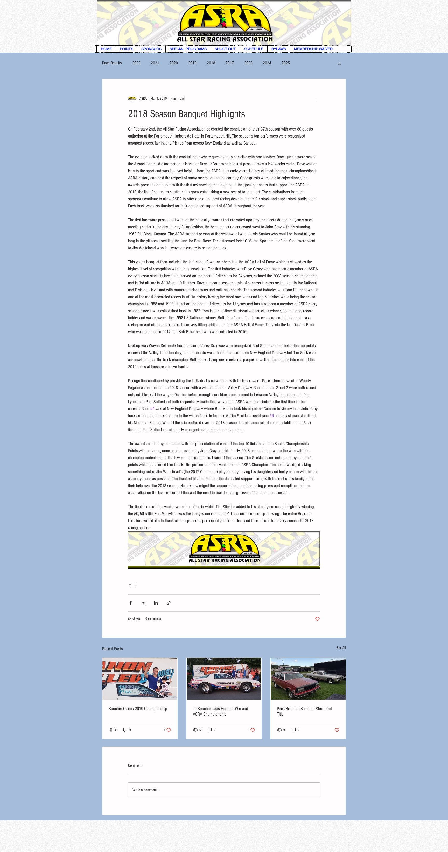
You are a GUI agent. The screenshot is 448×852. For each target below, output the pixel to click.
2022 (136, 63)
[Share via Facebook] (130, 603)
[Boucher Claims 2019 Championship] (139, 679)
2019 (192, 63)
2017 (230, 63)
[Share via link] (168, 603)
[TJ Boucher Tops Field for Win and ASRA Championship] (224, 679)
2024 (267, 63)
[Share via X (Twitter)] (143, 603)
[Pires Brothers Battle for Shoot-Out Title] (308, 679)
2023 (248, 63)
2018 (211, 63)
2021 (155, 63)
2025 (286, 63)
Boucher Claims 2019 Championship (138, 708)
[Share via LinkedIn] (155, 603)
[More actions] (317, 99)
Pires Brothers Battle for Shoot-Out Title (304, 711)
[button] (339, 63)
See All (341, 648)
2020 (174, 63)
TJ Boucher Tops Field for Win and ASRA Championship (220, 711)
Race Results (112, 63)
